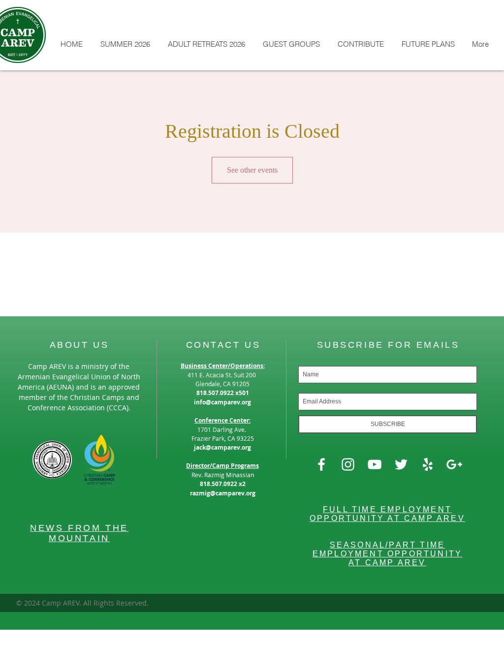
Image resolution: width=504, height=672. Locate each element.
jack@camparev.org (222, 447)
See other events (252, 170)
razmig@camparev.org (222, 493)
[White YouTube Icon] (374, 464)
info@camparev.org (222, 402)
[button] (124, 44)
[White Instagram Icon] (348, 464)
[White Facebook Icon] (321, 464)
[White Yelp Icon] (427, 464)
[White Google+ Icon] (454, 464)
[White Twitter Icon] (401, 464)
